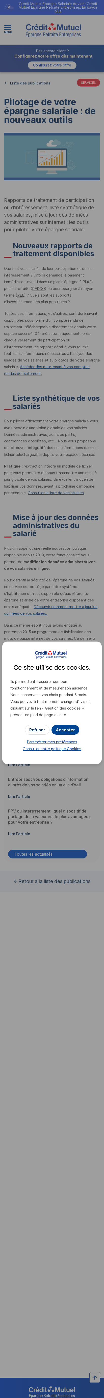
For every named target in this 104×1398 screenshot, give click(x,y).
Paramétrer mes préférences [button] (52, 741)
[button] (65, 730)
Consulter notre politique (52, 748)
